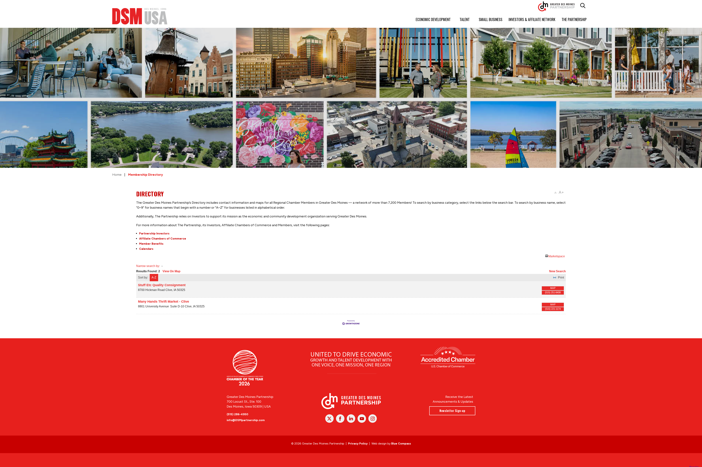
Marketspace (556, 256)
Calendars (146, 249)
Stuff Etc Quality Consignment (162, 285)
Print (561, 277)
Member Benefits (151, 243)
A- (555, 192)
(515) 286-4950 (237, 414)
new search (557, 271)
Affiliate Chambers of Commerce (162, 238)
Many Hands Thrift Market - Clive (163, 301)
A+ (561, 192)
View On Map (171, 271)
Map (553, 288)
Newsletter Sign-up (452, 410)
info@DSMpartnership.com (246, 420)
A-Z (154, 277)
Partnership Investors (154, 233)
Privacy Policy (358, 443)
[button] (583, 5)
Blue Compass (401, 443)
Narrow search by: (148, 266)
